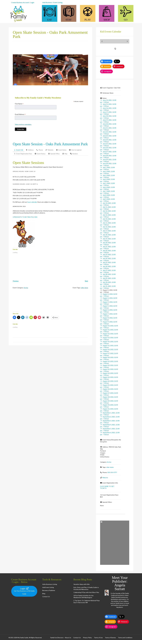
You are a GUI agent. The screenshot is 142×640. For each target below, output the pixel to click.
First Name (19, 104)
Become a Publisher (48, 590)
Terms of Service (110, 637)
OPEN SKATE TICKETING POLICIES (25, 217)
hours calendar (32, 202)
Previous (16, 281)
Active (26, 288)
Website (105, 477)
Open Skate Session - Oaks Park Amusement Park (50, 144)
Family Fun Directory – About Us (60, 637)
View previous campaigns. (23, 124)
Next (86, 281)
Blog (43, 593)
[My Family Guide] (18, 22)
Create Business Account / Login (22, 2)
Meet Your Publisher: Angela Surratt (120, 583)
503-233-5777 (112, 472)
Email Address (20, 114)
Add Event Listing (48, 587)
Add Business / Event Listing (52, 2)
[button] (24, 233)
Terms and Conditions (125, 637)
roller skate (84, 288)
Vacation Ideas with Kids (81, 584)
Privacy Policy (87, 637)
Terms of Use (98, 637)
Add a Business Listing (49, 584)
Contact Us (46, 596)
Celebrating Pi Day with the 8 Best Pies (86, 592)
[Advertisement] (50, 302)
